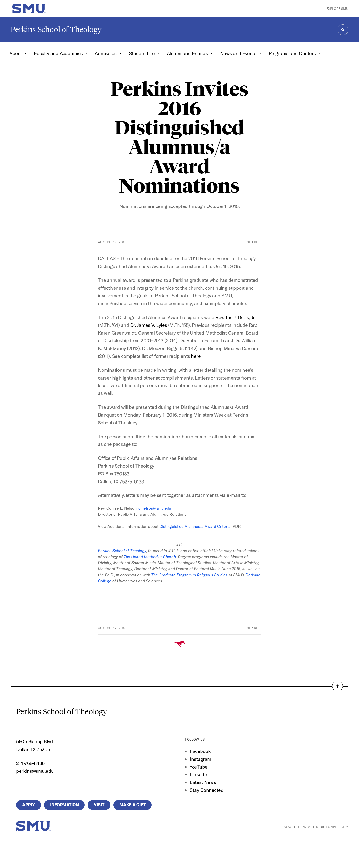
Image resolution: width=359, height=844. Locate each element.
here (196, 356)
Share (252, 242)
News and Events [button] (239, 53)
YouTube (199, 767)
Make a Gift (132, 804)
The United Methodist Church (150, 556)
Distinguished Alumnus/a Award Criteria (195, 526)
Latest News (203, 782)
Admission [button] (106, 53)
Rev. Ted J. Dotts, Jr (235, 317)
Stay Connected (206, 790)
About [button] (16, 53)
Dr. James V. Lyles (148, 325)
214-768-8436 (30, 763)
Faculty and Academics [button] (59, 53)
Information (64, 804)
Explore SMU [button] (337, 8)
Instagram (200, 759)
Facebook (200, 751)
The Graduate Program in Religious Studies (189, 574)
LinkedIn (199, 774)
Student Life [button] (142, 53)
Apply (28, 804)
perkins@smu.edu (35, 771)
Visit (99, 804)
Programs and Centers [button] (293, 53)
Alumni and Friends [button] (188, 53)
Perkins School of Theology (56, 29)
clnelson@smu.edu (154, 508)
